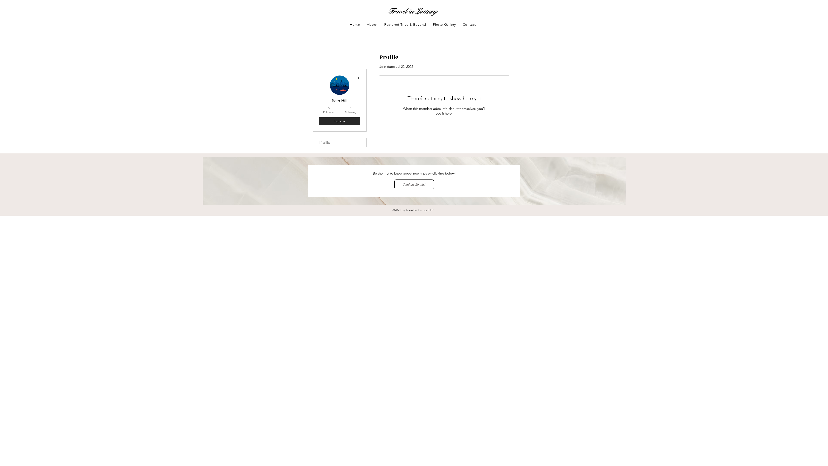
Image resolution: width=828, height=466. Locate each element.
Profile (324, 142)
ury (432, 11)
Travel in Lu (405, 11)
